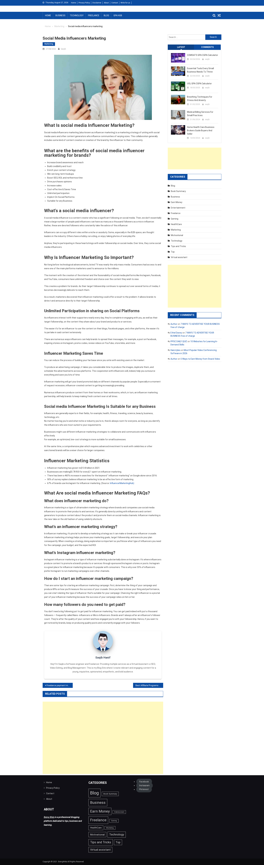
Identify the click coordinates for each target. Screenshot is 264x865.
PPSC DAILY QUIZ (178, 341)
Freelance (93, 15)
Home (73, 3)
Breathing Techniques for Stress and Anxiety (199, 98)
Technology (77, 15)
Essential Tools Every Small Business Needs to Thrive (200, 70)
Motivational (177, 235)
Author (173, 324)
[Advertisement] (103, 738)
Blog (106, 15)
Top (173, 252)
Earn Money (176, 202)
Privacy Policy (84, 3)
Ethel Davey (176, 332)
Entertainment (178, 207)
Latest (181, 47)
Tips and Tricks (178, 246)
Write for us (125, 3)
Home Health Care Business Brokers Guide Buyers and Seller (200, 130)
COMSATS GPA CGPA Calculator (202, 55)
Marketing (48, 44)
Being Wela (49, 817)
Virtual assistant (179, 257)
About (106, 3)
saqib (63, 49)
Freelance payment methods (60, 685)
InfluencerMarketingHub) (122, 483)
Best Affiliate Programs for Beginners (149, 685)
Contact (114, 3)
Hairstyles (175, 350)
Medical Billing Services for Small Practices (200, 114)
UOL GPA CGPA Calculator (199, 83)
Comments (207, 47)
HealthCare (176, 224)
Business (60, 15)
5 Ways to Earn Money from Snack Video (200, 359)
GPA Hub (118, 15)
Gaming (174, 219)
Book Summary (178, 191)
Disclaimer (96, 3)
